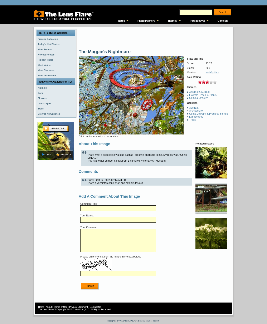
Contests (223, 20)
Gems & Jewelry (198, 98)
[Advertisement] (56, 226)
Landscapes (196, 116)
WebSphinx (212, 72)
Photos (121, 20)
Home (41, 307)
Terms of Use (60, 307)
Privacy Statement (78, 307)
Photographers (146, 20)
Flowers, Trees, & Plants (203, 95)
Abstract (193, 107)
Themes (172, 20)
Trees (192, 119)
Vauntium (124, 321)
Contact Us (95, 307)
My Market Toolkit (150, 321)
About (49, 307)
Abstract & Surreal (199, 91)
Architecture (196, 110)
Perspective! (197, 20)
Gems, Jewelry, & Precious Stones (208, 113)
